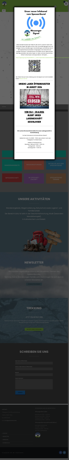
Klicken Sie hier (23, 78)
